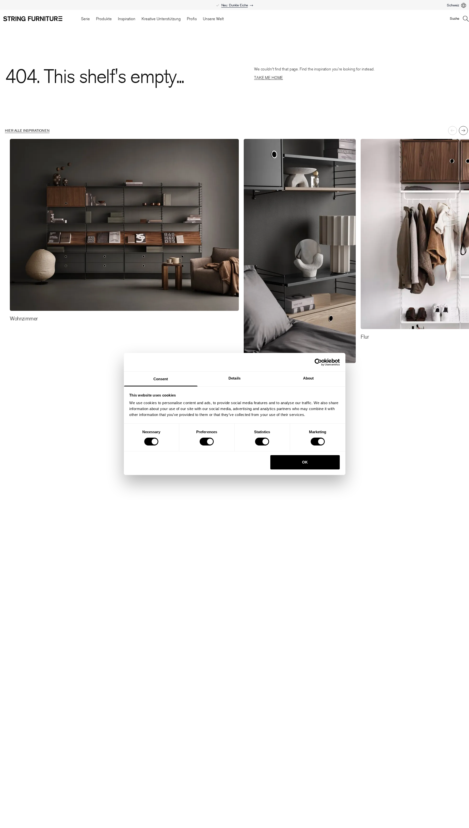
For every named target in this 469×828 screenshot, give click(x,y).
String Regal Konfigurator (234, 3)
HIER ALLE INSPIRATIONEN (27, 131)
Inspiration (126, 19)
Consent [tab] (160, 379)
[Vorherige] (452, 130)
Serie (85, 19)
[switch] (207, 442)
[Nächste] (463, 130)
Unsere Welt (213, 19)
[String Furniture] (39, 19)
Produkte (104, 19)
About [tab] (308, 378)
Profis (192, 19)
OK (305, 462)
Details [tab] (234, 378)
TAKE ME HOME (268, 77)
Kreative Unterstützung (161, 19)
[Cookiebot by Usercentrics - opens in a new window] (318, 362)
